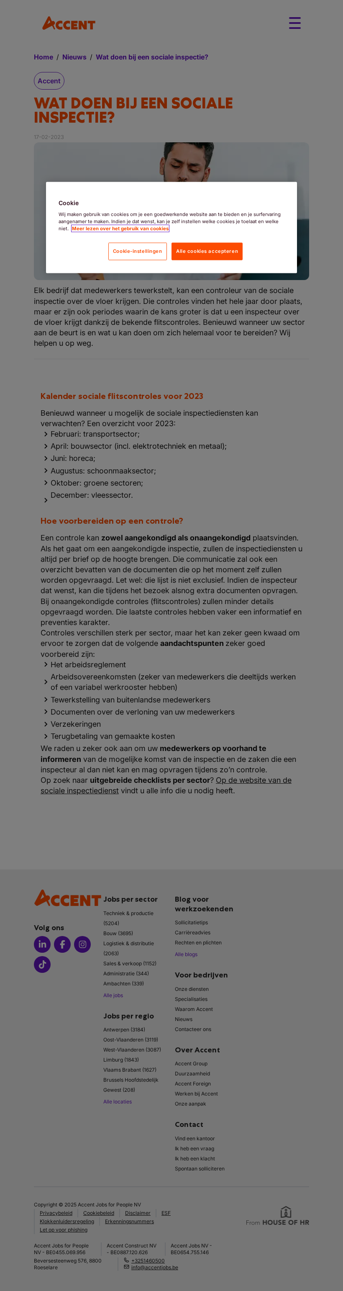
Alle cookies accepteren (207, 251)
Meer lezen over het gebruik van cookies (120, 228)
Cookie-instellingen (137, 251)
